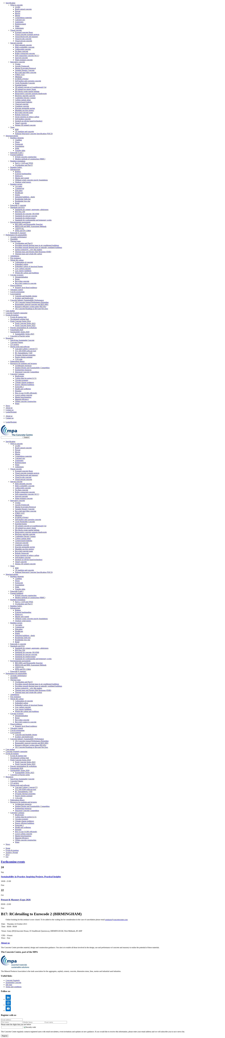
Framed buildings (16, 155)
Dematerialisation (21, 277)
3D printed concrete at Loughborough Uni (30, 87)
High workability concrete (24, 47)
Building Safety (16, 167)
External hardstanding (23, 174)
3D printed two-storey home (25, 89)
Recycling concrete (22, 281)
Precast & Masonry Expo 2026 (16, 899)
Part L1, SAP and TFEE (24, 163)
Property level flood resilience (26, 288)
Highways (19, 176)
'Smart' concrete (21, 123)
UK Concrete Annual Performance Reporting (32, 302)
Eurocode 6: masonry (18, 233)
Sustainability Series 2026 (19, 332)
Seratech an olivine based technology (28, 121)
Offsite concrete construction (25, 401)
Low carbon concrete (23, 269)
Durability (14, 239)
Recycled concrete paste (24, 113)
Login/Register (11, 412)
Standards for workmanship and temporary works (33, 220)
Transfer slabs (20, 150)
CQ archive (14, 344)
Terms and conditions (13, 987)
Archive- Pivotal (12, 852)
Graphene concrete (22, 106)
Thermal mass (15, 241)
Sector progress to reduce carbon (27, 117)
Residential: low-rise (22, 201)
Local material (15, 294)
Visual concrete (16, 30)
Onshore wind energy (23, 182)
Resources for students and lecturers (23, 363)
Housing (18, 391)
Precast (17, 11)
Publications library (17, 361)
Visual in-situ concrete (23, 39)
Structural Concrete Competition (27, 372)
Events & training (12, 315)
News (8, 406)
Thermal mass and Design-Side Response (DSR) (33, 252)
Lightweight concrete (23, 49)
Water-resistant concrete (24, 60)
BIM (17, 129)
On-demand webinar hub (19, 319)
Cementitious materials (23, 18)
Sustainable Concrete (13, 983)
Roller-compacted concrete (25, 53)
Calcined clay (20, 20)
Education (18, 191)
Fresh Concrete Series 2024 (20, 321)
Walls (17, 148)
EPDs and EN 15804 (23, 231)
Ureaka (17, 64)
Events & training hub (18, 317)
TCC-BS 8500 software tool (25, 351)
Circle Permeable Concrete (25, 83)
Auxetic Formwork (22, 66)
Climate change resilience (24, 382)
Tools (12, 127)
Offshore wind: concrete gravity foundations (31, 180)
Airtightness (14, 256)
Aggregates (19, 22)
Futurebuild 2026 (16, 330)
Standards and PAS (17, 207)
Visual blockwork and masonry (26, 37)
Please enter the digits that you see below (16, 1024)
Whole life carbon (17, 260)
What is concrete (16, 5)
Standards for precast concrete (26, 216)
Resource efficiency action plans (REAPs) (30, 307)
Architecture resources (23, 366)
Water (17, 26)
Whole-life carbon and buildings (27, 273)
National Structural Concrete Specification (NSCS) (34, 134)
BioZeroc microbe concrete (25, 96)
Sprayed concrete (21, 58)
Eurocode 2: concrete (18, 205)
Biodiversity (19, 376)
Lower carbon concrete (23, 395)
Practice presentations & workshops (23, 328)
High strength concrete (23, 45)
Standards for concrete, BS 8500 (27, 214)
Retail (17, 203)
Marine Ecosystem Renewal (25, 68)
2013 (7, 855)
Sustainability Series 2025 (24, 334)
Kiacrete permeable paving (25, 108)
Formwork (19, 144)
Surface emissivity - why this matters (28, 250)
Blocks (17, 13)
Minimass (18, 77)
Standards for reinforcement (25, 218)
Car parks (18, 186)
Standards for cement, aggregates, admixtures (31, 210)
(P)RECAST (20, 75)
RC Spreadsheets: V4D (23, 353)
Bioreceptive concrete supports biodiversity (31, 94)
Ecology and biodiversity (24, 298)
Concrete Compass (17, 374)
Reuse (17, 279)
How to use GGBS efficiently (26, 393)
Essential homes (21, 85)
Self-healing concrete (23, 119)
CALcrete (18, 359)
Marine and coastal (22, 178)
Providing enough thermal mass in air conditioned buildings (37, 245)
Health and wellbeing (23, 389)
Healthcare (19, 193)
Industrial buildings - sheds (25, 197)
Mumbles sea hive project (24, 110)
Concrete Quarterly (13, 980)
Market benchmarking (23, 397)
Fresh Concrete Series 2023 (25, 323)
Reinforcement (20, 24)
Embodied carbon (21, 264)
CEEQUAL (19, 229)
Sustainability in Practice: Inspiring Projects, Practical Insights (31, 876)
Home (8, 848)
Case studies (10, 311)
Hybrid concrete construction (25, 157)
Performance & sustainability (16, 235)
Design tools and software (20, 347)
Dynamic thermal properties (25, 355)
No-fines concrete (21, 51)
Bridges (18, 172)
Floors (17, 142)
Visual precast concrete (23, 41)
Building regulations (17, 161)
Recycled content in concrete (25, 283)
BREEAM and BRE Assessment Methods (30, 226)
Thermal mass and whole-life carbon (28, 254)
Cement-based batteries (23, 102)
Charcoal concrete (21, 104)
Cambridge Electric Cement (25, 98)
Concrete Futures (16, 342)
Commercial (19, 188)
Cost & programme (17, 292)
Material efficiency (22, 399)
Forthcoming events (13, 861)
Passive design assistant (23, 357)
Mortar (17, 16)
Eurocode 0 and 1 (16, 153)
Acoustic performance (18, 237)
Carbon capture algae (23, 100)
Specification (10, 3)
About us (9, 408)
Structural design (12, 136)
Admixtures (19, 28)
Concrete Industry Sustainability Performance (27, 300)
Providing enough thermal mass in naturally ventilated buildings (38, 247)
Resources (9, 338)
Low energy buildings (23, 271)
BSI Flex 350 (20, 212)
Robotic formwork (22, 115)
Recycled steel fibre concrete (25, 72)
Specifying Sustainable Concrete (22, 340)
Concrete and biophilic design (26, 296)
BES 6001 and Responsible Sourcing (29, 224)
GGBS (17, 7)
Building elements (17, 138)
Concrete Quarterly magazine (16, 313)
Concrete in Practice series (20, 336)
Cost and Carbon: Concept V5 (26, 349)
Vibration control (16, 290)
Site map (9, 985)
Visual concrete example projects (27, 34)
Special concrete (16, 43)
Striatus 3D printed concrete (25, 125)
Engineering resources (23, 370)
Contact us (9, 410)
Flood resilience (16, 285)
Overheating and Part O (24, 165)
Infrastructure (15, 169)
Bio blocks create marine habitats (27, 91)
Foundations (19, 146)
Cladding (18, 140)
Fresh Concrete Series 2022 (25, 326)
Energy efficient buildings (24, 385)
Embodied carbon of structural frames (29, 266)
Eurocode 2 (19, 387)
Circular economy (17, 275)
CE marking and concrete (24, 132)
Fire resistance (15, 258)
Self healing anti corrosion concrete (28, 81)
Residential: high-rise (23, 199)
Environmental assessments (20, 222)
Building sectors (16, 184)
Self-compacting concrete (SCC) (27, 56)
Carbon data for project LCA (25, 378)
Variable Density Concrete (24, 70)
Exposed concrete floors (24, 32)
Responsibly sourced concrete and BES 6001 (31, 304)
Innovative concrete (17, 62)
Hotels (17, 195)
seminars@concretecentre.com (116, 920)
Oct (7, 857)
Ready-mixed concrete (23, 9)
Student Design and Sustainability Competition (32, 368)
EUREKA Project (21, 79)
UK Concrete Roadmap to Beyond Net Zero (31, 309)
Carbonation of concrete (24, 262)
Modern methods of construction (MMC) (30, 159)
